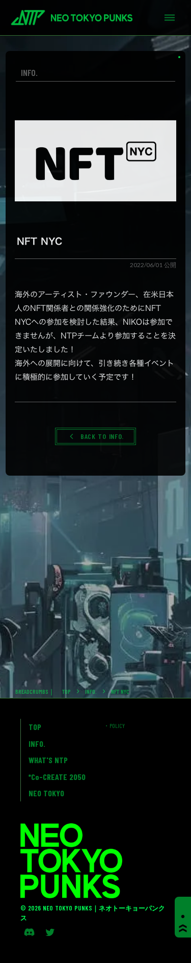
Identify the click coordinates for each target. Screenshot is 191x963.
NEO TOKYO (46, 793)
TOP (66, 691)
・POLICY (114, 725)
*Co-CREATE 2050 (57, 777)
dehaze (169, 18)
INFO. (91, 691)
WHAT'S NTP (48, 760)
